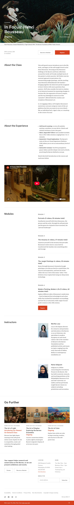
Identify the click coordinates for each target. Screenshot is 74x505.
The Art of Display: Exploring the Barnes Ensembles (33, 430)
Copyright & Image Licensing (50, 492)
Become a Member (45, 52)
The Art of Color (54, 428)
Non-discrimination (37, 492)
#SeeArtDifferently (65, 37)
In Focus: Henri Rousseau (19, 29)
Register (62, 52)
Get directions (42, 472)
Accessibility (7, 492)
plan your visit (26, 503)
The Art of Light (10, 428)
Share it (68, 34)
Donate (9, 470)
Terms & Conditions (17, 492)
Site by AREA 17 (66, 497)
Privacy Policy (27, 492)
